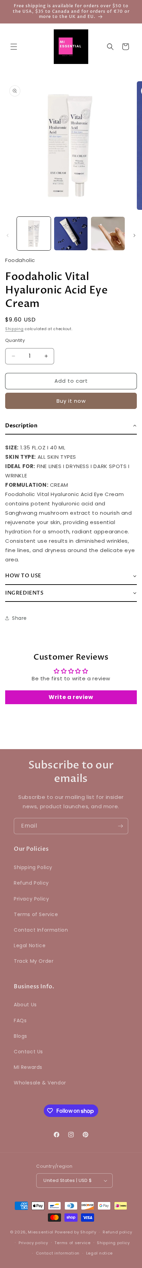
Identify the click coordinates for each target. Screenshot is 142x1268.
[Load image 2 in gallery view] (71, 234)
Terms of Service (36, 914)
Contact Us (28, 1051)
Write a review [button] (71, 697)
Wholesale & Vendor (40, 1082)
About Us (25, 1004)
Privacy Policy (31, 898)
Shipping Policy (33, 867)
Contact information (58, 1253)
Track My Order (33, 961)
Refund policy (117, 1232)
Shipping (14, 329)
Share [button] (19, 618)
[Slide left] (7, 235)
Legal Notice (29, 945)
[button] (13, 46)
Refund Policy (31, 882)
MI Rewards (28, 1067)
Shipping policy (113, 1243)
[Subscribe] (120, 826)
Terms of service (72, 1243)
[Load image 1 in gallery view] (34, 234)
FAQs (20, 1020)
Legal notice (99, 1253)
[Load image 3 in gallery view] (108, 234)
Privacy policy (33, 1243)
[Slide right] (134, 235)
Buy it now (71, 400)
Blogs (20, 1036)
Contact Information (41, 929)
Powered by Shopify (76, 1232)
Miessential (40, 1232)
